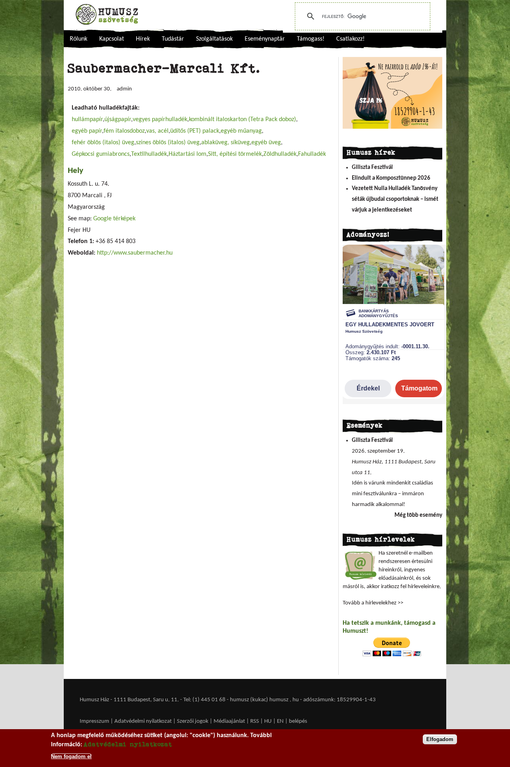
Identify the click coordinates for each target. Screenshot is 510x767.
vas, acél (157, 131)
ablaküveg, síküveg (225, 142)
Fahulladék (312, 154)
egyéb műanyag (241, 131)
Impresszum (94, 721)
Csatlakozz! (350, 39)
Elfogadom (439, 739)
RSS (254, 721)
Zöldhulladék (279, 154)
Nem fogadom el (71, 756)
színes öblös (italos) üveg (168, 142)
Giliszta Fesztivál (372, 168)
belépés (298, 721)
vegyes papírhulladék (160, 119)
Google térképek (114, 219)
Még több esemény (418, 515)
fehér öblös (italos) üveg (103, 142)
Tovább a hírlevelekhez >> (373, 603)
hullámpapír (87, 119)
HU (268, 721)
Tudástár (173, 39)
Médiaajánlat (230, 721)
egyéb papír (87, 131)
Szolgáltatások (214, 39)
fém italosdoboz (124, 131)
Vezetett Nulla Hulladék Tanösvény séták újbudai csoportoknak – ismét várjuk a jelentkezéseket (395, 199)
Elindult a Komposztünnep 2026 (391, 178)
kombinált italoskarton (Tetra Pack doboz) (242, 119)
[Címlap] (107, 14)
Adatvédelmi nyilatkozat (143, 721)
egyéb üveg (266, 142)
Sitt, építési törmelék (235, 154)
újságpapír (117, 119)
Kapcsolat (111, 39)
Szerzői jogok (192, 721)
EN (280, 721)
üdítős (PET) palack (194, 131)
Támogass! (310, 39)
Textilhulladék (149, 154)
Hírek (143, 39)
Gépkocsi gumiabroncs (100, 154)
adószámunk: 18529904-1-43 (339, 700)
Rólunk (78, 39)
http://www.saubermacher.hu (135, 253)
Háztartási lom (187, 154)
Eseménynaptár (265, 39)
